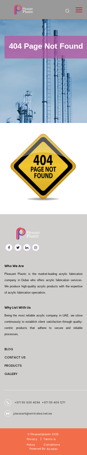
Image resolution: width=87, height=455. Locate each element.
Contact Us (14, 357)
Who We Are (14, 266)
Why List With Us (17, 307)
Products (13, 365)
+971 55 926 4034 (27, 402)
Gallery (10, 374)
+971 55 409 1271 (53, 402)
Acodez (52, 449)
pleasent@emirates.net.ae (32, 414)
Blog (8, 349)
